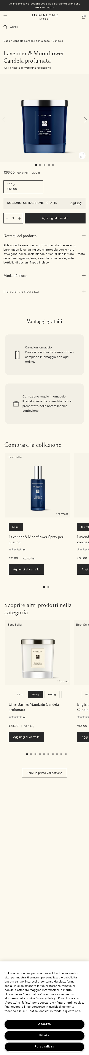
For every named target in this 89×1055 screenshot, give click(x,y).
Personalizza (44, 1047)
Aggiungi (76, 203)
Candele (57, 41)
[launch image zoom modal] (82, 155)
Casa (6, 41)
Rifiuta (44, 1035)
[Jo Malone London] (44, 17)
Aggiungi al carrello (55, 218)
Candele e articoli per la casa (31, 41)
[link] (44, 354)
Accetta (44, 1024)
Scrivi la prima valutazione (44, 773)
